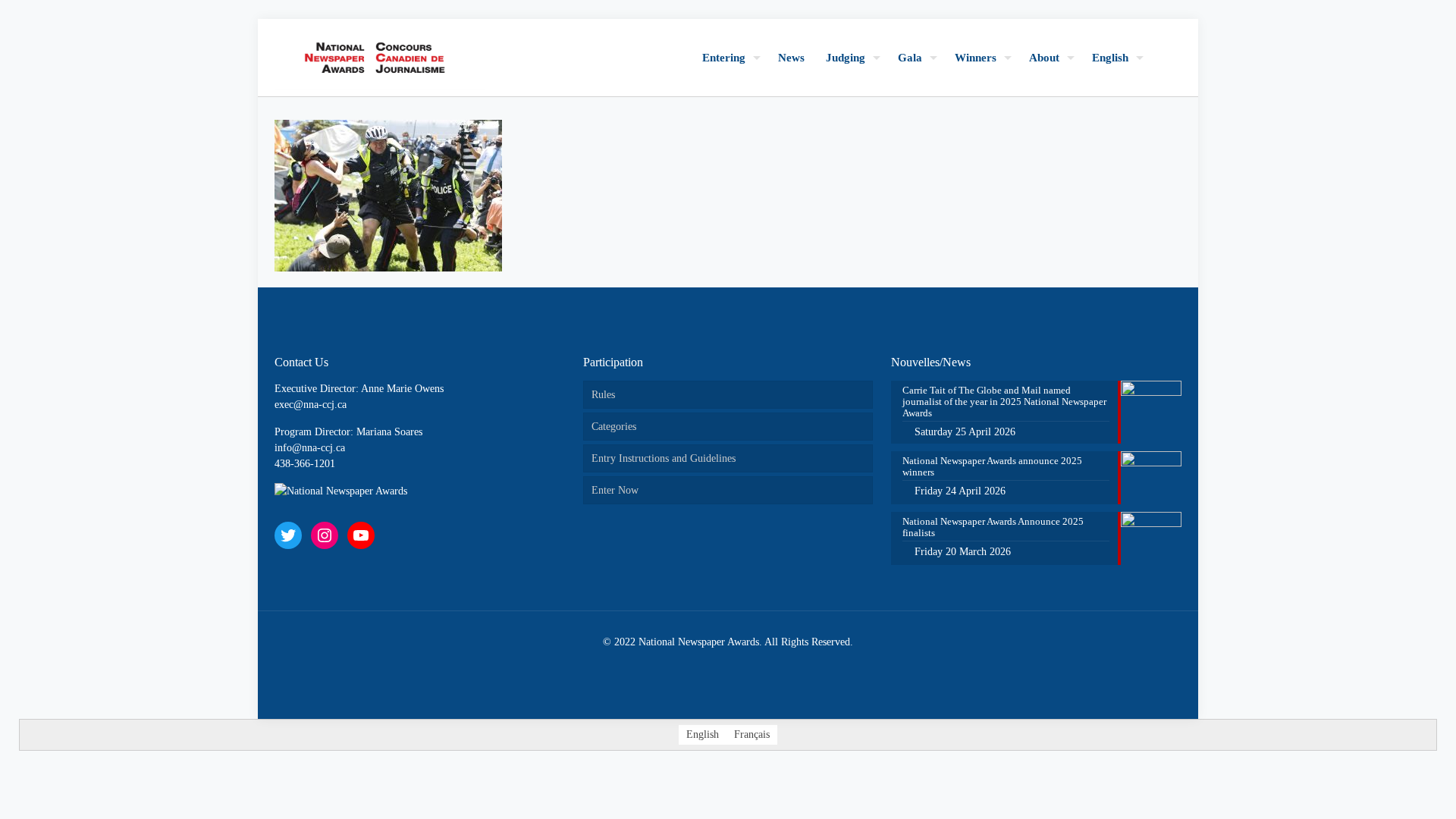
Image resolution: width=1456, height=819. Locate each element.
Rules (603, 394)
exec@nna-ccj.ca (311, 404)
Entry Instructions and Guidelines (664, 458)
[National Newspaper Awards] (380, 57)
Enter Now (615, 490)
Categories (614, 426)
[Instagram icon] (744, 665)
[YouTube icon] (728, 665)
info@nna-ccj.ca (310, 447)
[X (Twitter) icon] (712, 665)
